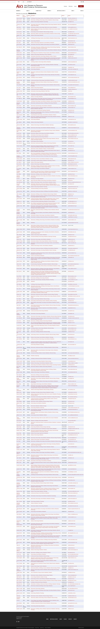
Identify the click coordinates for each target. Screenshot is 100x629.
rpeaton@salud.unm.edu (72, 136)
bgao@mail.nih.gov (71, 178)
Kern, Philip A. (19, 298)
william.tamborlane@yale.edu (73, 549)
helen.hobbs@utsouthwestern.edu (73, 255)
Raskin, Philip (19, 433)
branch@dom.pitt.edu (71, 64)
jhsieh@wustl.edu (71, 271)
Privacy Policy (37, 627)
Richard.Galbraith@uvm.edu (72, 175)
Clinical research (56, 465)
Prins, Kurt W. (19, 422)
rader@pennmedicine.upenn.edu (73, 428)
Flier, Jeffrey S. (19, 162)
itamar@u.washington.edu (72, 18)
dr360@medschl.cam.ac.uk (72, 441)
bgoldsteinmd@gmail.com (72, 203)
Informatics (57, 272)
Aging (32, 180)
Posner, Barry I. (19, 420)
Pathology (44, 154)
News (47, 619)
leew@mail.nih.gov (71, 578)
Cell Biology (33, 18)
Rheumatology (38, 410)
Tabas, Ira (18, 545)
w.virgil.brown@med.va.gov (72, 80)
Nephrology (56, 64)
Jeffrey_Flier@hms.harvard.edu (73, 162)
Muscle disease (33, 227)
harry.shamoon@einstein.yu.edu (73, 491)
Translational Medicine (49, 99)
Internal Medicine (47, 18)
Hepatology (58, 47)
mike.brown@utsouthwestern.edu (73, 77)
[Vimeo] (81, 1)
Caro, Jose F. (19, 87)
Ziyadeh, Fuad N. (19, 608)
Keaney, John (19, 294)
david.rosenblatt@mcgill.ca (72, 446)
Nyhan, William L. (19, 401)
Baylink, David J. (19, 52)
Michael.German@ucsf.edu (72, 188)
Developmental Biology (43, 116)
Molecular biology (57, 18)
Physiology (33, 75)
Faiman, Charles (19, 145)
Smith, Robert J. (19, 514)
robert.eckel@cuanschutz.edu (73, 138)
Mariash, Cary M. (19, 361)
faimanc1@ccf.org (71, 145)
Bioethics (32, 257)
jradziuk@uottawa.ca (71, 430)
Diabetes (32, 21)
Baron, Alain (19, 42)
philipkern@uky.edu (71, 298)
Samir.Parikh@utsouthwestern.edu (73, 412)
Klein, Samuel (19, 300)
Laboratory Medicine (39, 160)
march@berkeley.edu (71, 250)
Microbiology (54, 258)
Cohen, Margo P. (19, 107)
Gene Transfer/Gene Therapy (41, 52)
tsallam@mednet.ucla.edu (72, 462)
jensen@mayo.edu (71, 281)
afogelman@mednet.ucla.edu (73, 165)
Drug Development (34, 64)
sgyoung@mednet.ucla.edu (72, 603)
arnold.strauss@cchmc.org (72, 542)
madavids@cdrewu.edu (72, 119)
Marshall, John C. (19, 364)
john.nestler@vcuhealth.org (72, 396)
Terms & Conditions (48, 627)
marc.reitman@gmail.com (72, 437)
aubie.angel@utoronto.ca (72, 27)
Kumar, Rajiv (19, 316)
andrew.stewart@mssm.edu (72, 539)
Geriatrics (42, 18)
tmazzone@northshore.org (72, 369)
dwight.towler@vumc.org (72, 557)
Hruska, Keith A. (19, 268)
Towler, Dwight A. (19, 557)
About (60, 619)
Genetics (37, 31)
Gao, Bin (18, 178)
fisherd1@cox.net (71, 160)
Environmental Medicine (53, 171)
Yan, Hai (18, 600)
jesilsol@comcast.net (71, 501)
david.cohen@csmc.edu (72, 105)
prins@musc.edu (71, 422)
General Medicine (52, 44)
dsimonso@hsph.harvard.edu (73, 503)
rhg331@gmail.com (71, 212)
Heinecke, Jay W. (19, 248)
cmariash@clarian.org (71, 361)
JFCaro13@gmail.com (71, 87)
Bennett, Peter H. (19, 54)
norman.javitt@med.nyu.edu (72, 279)
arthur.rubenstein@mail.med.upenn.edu (74, 452)
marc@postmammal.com (72, 236)
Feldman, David (19, 158)
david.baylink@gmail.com (72, 52)
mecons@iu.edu (70, 141)
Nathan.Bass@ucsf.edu (72, 47)
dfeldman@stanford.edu (72, 158)
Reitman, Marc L (19, 437)
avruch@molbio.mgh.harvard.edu (73, 33)
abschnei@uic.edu (71, 477)
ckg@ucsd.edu (70, 195)
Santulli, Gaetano (19, 465)
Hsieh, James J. (19, 271)
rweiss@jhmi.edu (71, 582)
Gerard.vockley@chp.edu (72, 575)
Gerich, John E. (19, 186)
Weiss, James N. (19, 580)
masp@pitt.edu (70, 530)
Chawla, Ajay (19, 96)
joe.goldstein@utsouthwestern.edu (73, 209)
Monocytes (40, 154)
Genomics (46, 226)
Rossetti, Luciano (19, 449)
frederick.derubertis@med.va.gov (73, 127)
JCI (23, 1)
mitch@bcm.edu (70, 376)
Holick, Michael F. (19, 257)
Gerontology (58, 466)
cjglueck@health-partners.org (73, 198)
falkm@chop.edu (71, 148)
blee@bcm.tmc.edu (71, 322)
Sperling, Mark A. (19, 530)
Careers (65, 6)
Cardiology (37, 165)
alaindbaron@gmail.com (72, 42)
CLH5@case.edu (71, 261)
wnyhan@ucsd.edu (71, 401)
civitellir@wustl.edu (71, 101)
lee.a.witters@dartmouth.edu (73, 588)
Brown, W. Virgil (19, 80)
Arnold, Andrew (19, 31)
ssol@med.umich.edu (71, 520)
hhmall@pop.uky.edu (71, 355)
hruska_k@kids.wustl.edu (72, 268)
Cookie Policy (42, 627)
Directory (70, 6)
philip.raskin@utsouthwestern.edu (73, 433)
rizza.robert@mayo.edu (72, 439)
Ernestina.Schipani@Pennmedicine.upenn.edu (75, 474)
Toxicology (38, 65)
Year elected (24, 16)
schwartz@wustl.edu (71, 480)
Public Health (58, 467)
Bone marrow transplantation (36, 153)
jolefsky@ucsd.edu (71, 403)
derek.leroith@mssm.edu (72, 328)
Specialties (33, 15)
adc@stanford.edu (71, 110)
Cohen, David (19, 105)
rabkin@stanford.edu (71, 426)
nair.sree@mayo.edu (71, 389)
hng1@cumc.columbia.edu (72, 191)
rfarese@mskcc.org (71, 150)
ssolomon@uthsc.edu (71, 523)
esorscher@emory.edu (72, 526)
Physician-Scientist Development (44, 227)
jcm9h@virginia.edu (71, 364)
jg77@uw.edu (70, 180)
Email (69, 15)
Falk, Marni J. (19, 148)
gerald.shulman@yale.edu (72, 498)
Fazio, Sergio (19, 153)
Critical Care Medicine (38, 212)
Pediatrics (54, 56)
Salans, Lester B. (19, 460)
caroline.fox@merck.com (72, 168)
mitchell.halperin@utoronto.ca (73, 229)
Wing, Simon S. (19, 585)
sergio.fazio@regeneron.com (73, 153)
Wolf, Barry (18, 595)
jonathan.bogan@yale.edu (72, 61)
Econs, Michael (19, 141)
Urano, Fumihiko (19, 563)
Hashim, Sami (19, 239)
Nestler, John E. (19, 396)
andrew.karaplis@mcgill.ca (72, 291)
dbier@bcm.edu (70, 56)
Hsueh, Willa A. (19, 276)
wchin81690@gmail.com (72, 98)
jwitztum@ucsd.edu (71, 590)
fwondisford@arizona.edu (72, 597)
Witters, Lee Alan (19, 588)
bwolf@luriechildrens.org (72, 595)
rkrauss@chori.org (71, 310)
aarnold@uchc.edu (71, 31)
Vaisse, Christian (19, 566)
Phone (63, 15)
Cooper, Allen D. (19, 110)
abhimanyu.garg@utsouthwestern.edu (74, 182)
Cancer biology (41, 271)
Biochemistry (38, 24)
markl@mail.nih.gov (71, 331)
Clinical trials (35, 180)
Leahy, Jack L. (19, 320)
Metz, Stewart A (19, 374)
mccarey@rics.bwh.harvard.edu (73, 84)
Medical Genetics (52, 563)
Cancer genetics (43, 385)
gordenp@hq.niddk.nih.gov (72, 215)
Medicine (45, 61)
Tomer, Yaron (19, 554)
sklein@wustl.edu (71, 300)
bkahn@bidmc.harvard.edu (72, 284)
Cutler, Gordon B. (19, 114)
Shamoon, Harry (19, 491)
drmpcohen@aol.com (71, 107)
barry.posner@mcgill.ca (72, 420)
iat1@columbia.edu (71, 545)
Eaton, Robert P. (19, 136)
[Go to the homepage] (31, 6)
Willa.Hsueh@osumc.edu (72, 276)
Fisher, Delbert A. (19, 160)
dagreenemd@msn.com (72, 219)
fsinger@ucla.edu (71, 511)
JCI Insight (29, 1)
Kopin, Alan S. (19, 305)
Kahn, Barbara (19, 284)
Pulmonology (33, 213)
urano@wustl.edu (71, 563)
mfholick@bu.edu (71, 257)
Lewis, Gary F (19, 337)
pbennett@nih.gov (71, 54)
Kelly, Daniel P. (19, 296)
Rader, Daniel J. (19, 428)
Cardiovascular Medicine (52, 225)
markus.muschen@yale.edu (72, 385)
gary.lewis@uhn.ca (71, 337)
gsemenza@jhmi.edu (71, 488)
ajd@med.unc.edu (71, 116)
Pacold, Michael (19, 405)
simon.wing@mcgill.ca (71, 585)
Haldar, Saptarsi (19, 225)
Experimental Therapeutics (47, 98)
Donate (80, 6)
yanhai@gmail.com (71, 600)
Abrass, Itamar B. (19, 18)
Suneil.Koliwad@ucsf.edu (72, 302)
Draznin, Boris (19, 133)
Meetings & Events (54, 619)
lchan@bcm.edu (70, 93)
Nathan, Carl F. (19, 392)
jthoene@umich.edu (71, 552)
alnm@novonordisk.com (72, 381)
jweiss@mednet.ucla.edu (72, 580)
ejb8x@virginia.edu (71, 44)
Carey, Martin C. (19, 84)
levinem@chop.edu (71, 334)
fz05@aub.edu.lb (71, 608)
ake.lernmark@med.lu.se (72, 325)
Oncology (51, 31)
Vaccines (43, 274)
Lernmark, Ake (19, 325)
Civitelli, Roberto (19, 101)
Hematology (33, 199)
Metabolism (52, 18)
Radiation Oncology (43, 405)
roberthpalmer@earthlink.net (73, 409)
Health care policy (42, 417)
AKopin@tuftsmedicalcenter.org (73, 305)
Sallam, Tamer (19, 462)
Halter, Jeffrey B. (19, 234)
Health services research (49, 27)
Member (18, 15)
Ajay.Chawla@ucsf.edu (72, 96)
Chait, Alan (18, 89)
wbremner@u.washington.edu (73, 69)
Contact (70, 619)
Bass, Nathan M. (19, 47)
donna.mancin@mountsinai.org (73, 358)
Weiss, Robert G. (19, 582)
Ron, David (18, 441)
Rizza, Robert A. (19, 439)
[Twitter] (83, 1)
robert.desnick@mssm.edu (72, 130)
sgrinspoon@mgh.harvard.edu (73, 222)
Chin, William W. (19, 98)
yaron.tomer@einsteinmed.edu (73, 554)
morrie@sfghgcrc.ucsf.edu (72, 471)
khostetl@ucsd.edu (71, 265)
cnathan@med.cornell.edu (72, 392)
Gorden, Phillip (19, 215)
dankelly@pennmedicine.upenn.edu (74, 296)
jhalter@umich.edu (71, 234)
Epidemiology (41, 54)
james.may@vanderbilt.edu (72, 366)
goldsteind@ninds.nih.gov (72, 205)
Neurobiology (46, 21)
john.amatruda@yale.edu (72, 24)
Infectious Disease (44, 265)
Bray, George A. (19, 67)
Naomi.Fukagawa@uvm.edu (72, 171)
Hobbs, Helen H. (19, 255)
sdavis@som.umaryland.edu (72, 122)
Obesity (42, 204)
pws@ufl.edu (70, 535)
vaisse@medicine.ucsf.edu (72, 566)
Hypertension (41, 42)
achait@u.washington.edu (72, 89)
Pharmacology (36, 25)
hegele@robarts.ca (71, 245)
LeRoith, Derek (19, 328)
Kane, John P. (19, 288)
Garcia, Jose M (19, 180)
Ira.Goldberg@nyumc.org (72, 201)
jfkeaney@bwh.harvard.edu (72, 294)
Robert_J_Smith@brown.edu (73, 514)
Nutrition (51, 56)
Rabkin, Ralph (19, 426)
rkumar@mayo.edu (71, 316)
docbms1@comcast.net (72, 495)
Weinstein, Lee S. (19, 578)
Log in (75, 6)
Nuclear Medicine (47, 146)
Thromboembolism (53, 199)
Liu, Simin (18, 341)
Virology (59, 265)
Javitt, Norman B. (19, 279)
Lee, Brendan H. (19, 322)
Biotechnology (33, 225)
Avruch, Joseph (19, 33)
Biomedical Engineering (35, 136)
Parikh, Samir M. (19, 412)
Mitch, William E (19, 376)
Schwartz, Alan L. (19, 480)
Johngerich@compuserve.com (73, 186)
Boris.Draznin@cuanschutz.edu (73, 133)
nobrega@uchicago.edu (72, 398)
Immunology (36, 96)
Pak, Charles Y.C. (19, 407)
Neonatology (50, 160)
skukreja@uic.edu (71, 313)
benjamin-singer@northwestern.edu (74, 508)
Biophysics (32, 84)
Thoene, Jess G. (19, 552)
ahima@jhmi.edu (71, 21)
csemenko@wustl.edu (71, 485)
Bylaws (65, 619)
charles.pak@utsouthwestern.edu (73, 407)
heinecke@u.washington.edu (73, 248)
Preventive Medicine (53, 154)
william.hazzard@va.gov (72, 242)
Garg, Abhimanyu (19, 182)
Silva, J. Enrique (19, 501)
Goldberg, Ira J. (19, 201)
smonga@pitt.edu (71, 378)
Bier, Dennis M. (19, 56)
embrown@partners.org (72, 74)
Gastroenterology (53, 47)
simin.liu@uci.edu (71, 341)
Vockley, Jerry (19, 575)
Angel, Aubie (19, 27)
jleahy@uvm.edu (71, 320)
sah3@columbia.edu (71, 239)
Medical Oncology (40, 273)
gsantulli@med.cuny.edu (72, 465)
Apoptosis (32, 271)
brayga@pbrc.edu (71, 67)
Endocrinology (37, 18)
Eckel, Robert (19, 138)
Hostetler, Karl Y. (19, 265)
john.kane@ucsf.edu (71, 288)
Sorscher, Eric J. (19, 526)
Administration (33, 24)
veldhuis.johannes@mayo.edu (73, 569)
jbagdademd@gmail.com (72, 35)
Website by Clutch (81, 627)
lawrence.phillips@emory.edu (73, 417)
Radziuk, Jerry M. (19, 430)
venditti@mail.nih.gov (71, 572)
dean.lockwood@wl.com (72, 344)
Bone (32, 203)
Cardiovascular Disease (35, 80)
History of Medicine (43, 608)
